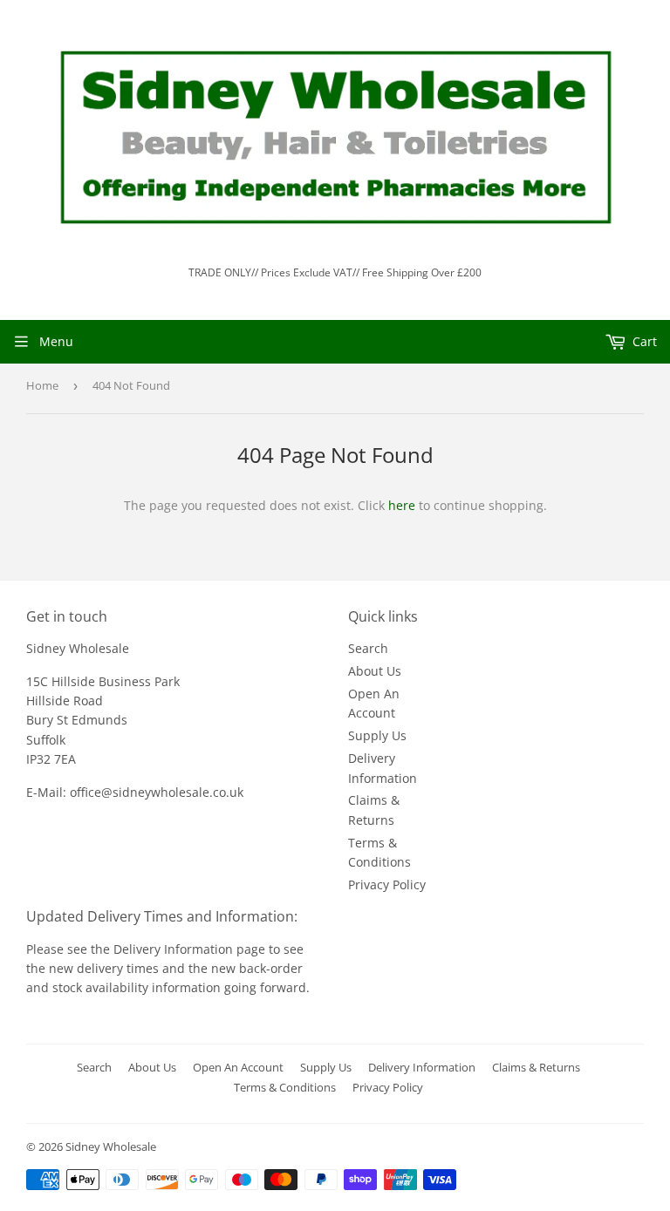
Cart (643, 341)
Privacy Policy (387, 884)
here (401, 505)
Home (42, 385)
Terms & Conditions (285, 1087)
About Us (374, 671)
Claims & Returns (536, 1067)
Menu (56, 341)
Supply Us (377, 735)
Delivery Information (174, 949)
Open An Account (238, 1067)
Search (368, 648)
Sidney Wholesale (110, 1146)
